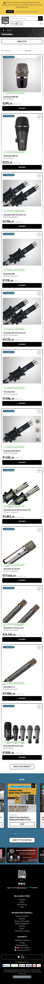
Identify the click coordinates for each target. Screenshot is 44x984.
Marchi (22, 902)
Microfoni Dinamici (8, 99)
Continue (10, 11)
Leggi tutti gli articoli (22, 840)
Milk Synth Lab (22, 904)
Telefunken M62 (9, 274)
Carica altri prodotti (22, 766)
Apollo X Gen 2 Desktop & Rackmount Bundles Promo (19, 818)
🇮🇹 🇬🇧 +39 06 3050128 (22, 947)
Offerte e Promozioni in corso (20, 786)
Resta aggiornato (22, 945)
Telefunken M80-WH (10, 97)
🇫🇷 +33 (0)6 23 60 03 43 (22, 950)
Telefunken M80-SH (10, 156)
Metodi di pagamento (22, 923)
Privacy (22, 928)
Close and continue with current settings (27, 11)
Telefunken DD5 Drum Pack (13, 746)
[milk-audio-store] (5, 21)
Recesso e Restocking (22, 921)
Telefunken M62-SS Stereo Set (14, 215)
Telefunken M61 (9, 392)
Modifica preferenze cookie (22, 976)
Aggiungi (22, 108)
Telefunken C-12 (9, 687)
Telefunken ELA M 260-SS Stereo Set (17, 510)
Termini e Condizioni (22, 916)
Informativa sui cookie (22, 931)
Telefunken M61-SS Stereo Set (14, 333)
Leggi (22, 824)
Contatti (22, 943)
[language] (12, 24)
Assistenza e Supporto (22, 940)
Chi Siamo (22, 899)
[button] (14, 833)
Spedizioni (22, 919)
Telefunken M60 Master (12, 451)
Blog (22, 907)
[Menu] (41, 24)
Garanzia (22, 926)
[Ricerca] (40, 18)
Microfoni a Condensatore (10, 217)
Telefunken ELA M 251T (11, 569)
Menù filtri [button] (22, 41)
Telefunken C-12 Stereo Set (13, 628)
